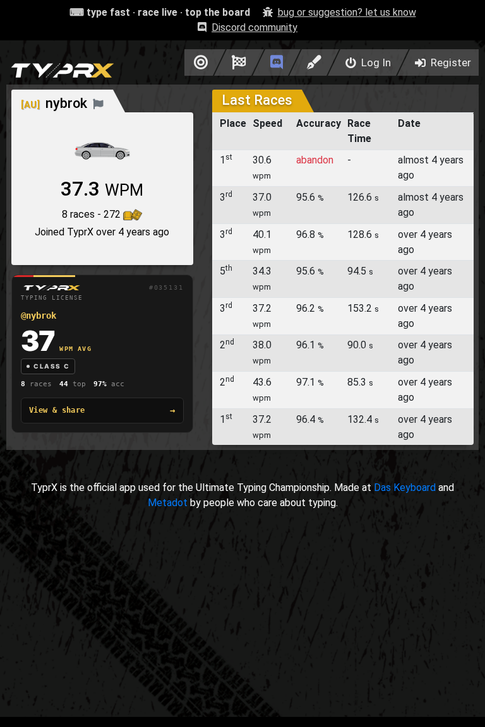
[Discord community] (276, 62)
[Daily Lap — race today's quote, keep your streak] (239, 62)
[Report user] (98, 103)
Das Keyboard (405, 488)
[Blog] (314, 62)
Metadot (168, 503)
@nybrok (38, 315)
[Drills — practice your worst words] (198, 62)
